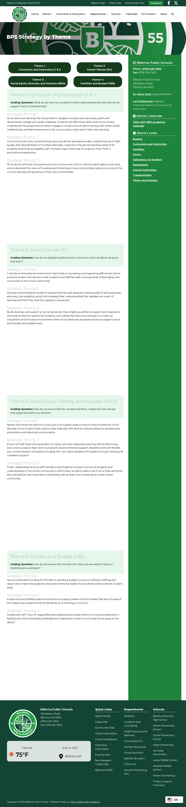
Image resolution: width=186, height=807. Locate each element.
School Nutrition (133, 752)
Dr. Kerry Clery (142, 94)
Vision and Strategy (145, 180)
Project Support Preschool (162, 783)
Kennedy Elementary (160, 752)
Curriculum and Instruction (150, 144)
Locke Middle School (165, 760)
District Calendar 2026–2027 (23, 3)
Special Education (134, 758)
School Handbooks (106, 739)
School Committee (145, 170)
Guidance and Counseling (132, 724)
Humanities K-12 (133, 741)
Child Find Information (102, 747)
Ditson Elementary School (164, 727)
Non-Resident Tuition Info (103, 762)
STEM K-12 (130, 764)
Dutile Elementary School (164, 737)
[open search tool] (172, 14)
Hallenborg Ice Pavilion (147, 159)
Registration (140, 164)
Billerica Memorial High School (163, 718)
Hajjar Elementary (163, 745)
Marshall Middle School (162, 768)
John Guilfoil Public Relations (85, 802)
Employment (103, 754)
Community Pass (105, 727)
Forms (137, 154)
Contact (156, 3)
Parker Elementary (164, 775)
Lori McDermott (143, 101)
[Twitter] (176, 3)
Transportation (142, 175)
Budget (137, 139)
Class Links (101, 722)
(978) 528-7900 (151, 69)
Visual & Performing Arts (135, 772)
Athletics (129, 716)
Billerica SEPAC (104, 770)
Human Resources (135, 747)
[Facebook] (169, 3)
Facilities (138, 149)
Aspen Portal (102, 716)
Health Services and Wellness (135, 733)
